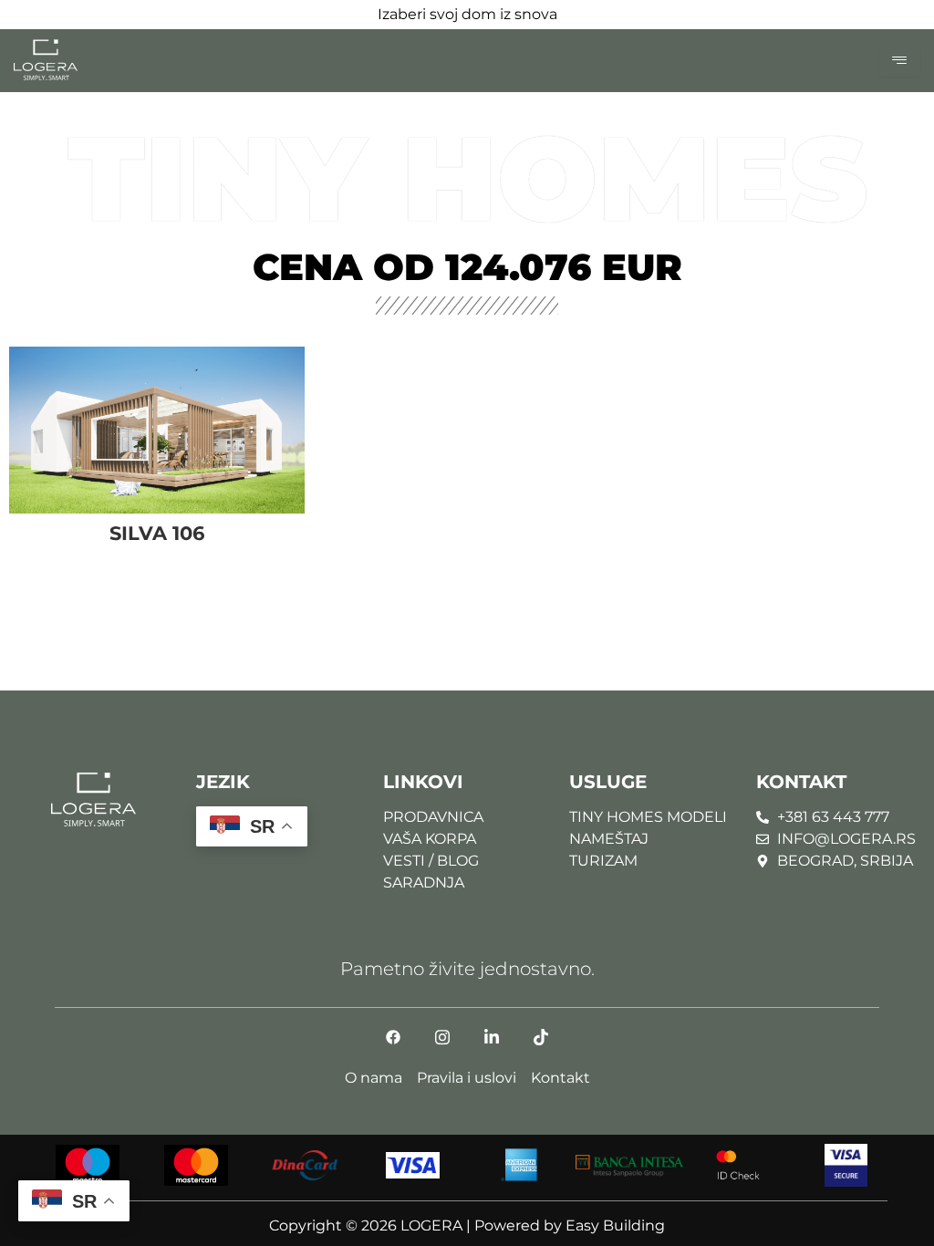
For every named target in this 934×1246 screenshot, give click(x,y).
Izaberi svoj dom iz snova (467, 14)
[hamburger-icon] (899, 61)
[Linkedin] (491, 1044)
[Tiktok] (541, 1044)
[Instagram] (442, 1044)
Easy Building (615, 1225)
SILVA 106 (156, 533)
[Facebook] (393, 1044)
